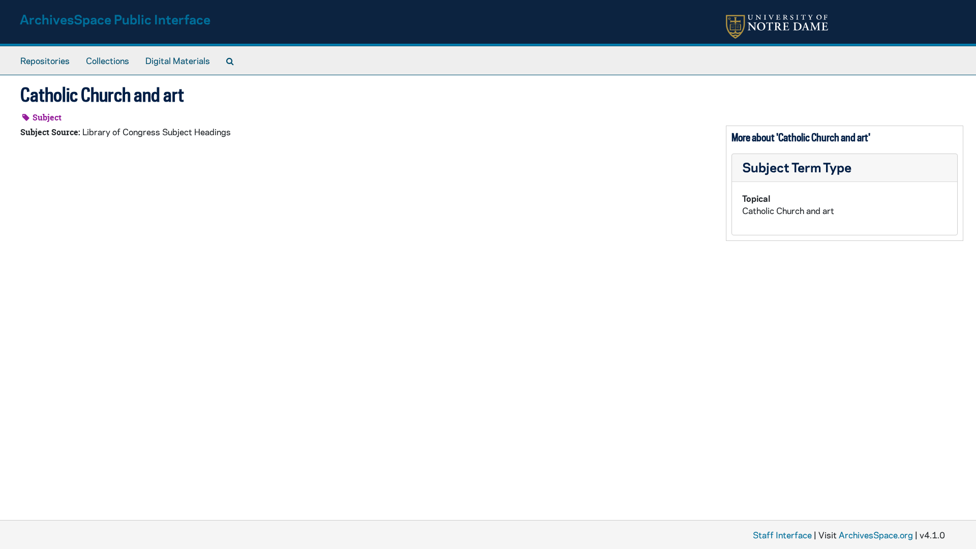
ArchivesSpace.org (876, 534)
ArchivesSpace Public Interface (115, 19)
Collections (107, 60)
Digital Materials (177, 60)
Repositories (45, 60)
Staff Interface (782, 534)
